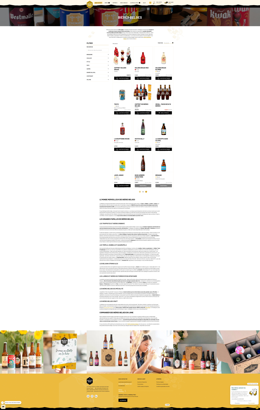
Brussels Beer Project (108, 307)
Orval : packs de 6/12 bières (163, 105)
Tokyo (116, 104)
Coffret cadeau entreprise (143, 386)
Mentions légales (160, 382)
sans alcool (147, 307)
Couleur (89, 58)
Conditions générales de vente (162, 386)
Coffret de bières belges (141, 105)
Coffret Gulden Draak (120, 68)
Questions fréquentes (142, 382)
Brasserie (89, 54)
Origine (104, 9)
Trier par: (160, 42)
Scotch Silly (139, 139)
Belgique (109, 9)
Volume (89, 79)
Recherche (90, 47)
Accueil (94, 9)
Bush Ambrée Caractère (140, 176)
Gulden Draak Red (142, 68)
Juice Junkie (118, 175)
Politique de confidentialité (162, 384)
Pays (88, 65)
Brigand (158, 175)
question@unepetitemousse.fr (125, 382)
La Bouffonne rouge (122, 139)
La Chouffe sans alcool (161, 139)
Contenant (90, 76)
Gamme (88, 69)
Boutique (100, 9)
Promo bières (140, 384)
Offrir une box (98, 3)
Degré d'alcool (91, 72)
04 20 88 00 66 (121, 385)
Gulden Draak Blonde (160, 68)
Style (88, 61)
